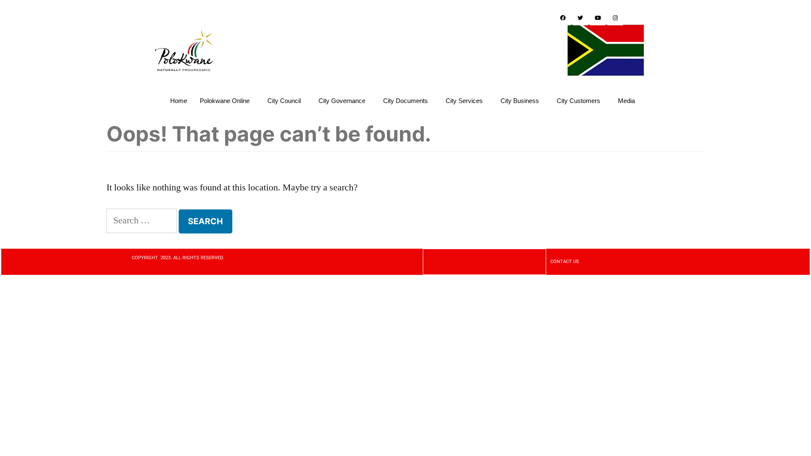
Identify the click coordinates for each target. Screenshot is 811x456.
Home (178, 100)
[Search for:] (141, 221)
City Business (520, 100)
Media (626, 100)
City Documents (405, 100)
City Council (284, 100)
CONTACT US (564, 261)
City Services (464, 100)
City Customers (578, 100)
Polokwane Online (225, 100)
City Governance (341, 100)
